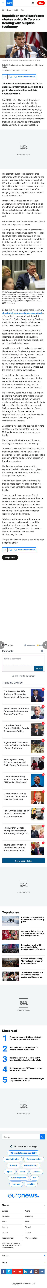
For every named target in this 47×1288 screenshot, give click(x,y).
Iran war (16, 1184)
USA (22, 10)
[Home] (3, 10)
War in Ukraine (12, 1159)
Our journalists (31, 1238)
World (16, 10)
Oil (34, 1178)
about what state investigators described (22, 313)
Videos (28, 1232)
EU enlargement (18, 1178)
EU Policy (29, 1216)
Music (22, 1171)
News (9, 10)
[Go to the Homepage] (9, 3)
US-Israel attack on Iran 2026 (23, 1153)
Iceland (13, 1165)
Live (41, 3)
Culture (5, 1232)
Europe (5, 1211)
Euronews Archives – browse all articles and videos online (11, 1245)
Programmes (7, 1238)
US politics (10, 557)
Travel (28, 1227)
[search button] (42, 1136)
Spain (9, 1171)
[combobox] (23, 1136)
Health (5, 1227)
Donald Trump (30, 1165)
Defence (36, 1171)
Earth (4, 1221)
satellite (30, 1184)
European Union (34, 1159)
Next (27, 1221)
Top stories (10, 912)
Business (6, 1216)
